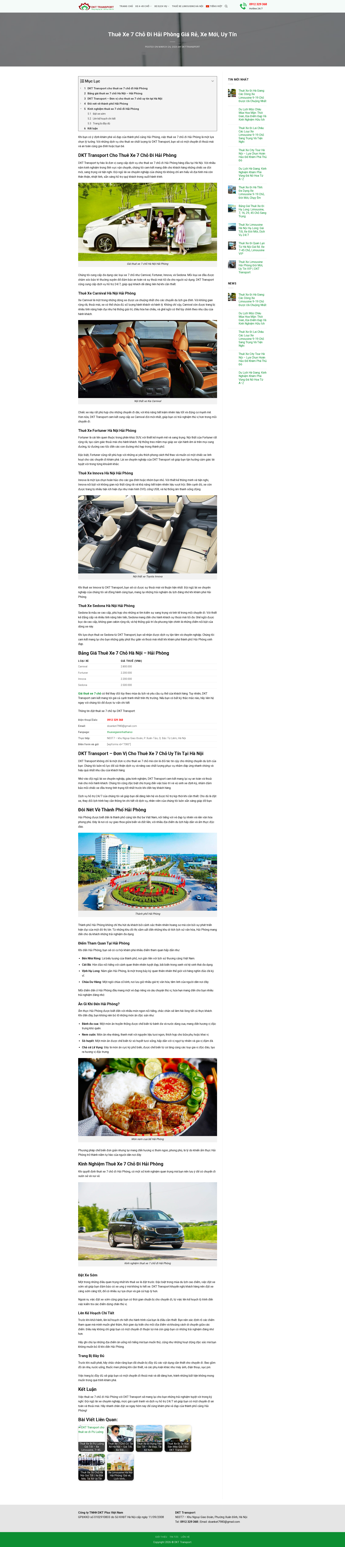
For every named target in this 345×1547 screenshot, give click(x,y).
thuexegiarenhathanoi (119, 732)
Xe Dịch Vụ (160, 6)
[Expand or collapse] (213, 81)
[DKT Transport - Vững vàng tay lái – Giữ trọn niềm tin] (96, 6)
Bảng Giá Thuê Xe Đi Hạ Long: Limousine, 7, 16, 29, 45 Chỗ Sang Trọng (252, 211)
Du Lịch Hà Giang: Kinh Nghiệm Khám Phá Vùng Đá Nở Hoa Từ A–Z (252, 174)
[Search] (226, 6)
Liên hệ (185, 1537)
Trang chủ (126, 6)
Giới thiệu (161, 1537)
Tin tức (174, 1537)
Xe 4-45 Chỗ (142, 6)
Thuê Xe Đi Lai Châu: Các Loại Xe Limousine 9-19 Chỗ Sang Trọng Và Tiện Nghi (251, 135)
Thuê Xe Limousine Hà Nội (187, 6)
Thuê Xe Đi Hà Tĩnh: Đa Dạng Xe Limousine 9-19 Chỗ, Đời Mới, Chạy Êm (251, 192)
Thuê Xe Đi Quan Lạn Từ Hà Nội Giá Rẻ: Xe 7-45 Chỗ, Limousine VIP (252, 248)
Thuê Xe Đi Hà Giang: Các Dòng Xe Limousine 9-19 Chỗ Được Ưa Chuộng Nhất (252, 96)
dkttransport (191, 46)
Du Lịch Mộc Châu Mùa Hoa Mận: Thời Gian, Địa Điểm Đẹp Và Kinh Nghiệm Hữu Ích (252, 114)
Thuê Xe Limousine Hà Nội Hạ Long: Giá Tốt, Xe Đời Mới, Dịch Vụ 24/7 (252, 230)
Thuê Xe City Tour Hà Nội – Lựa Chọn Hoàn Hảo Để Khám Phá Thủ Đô (253, 155)
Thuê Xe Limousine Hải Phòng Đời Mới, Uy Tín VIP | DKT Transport (251, 267)
